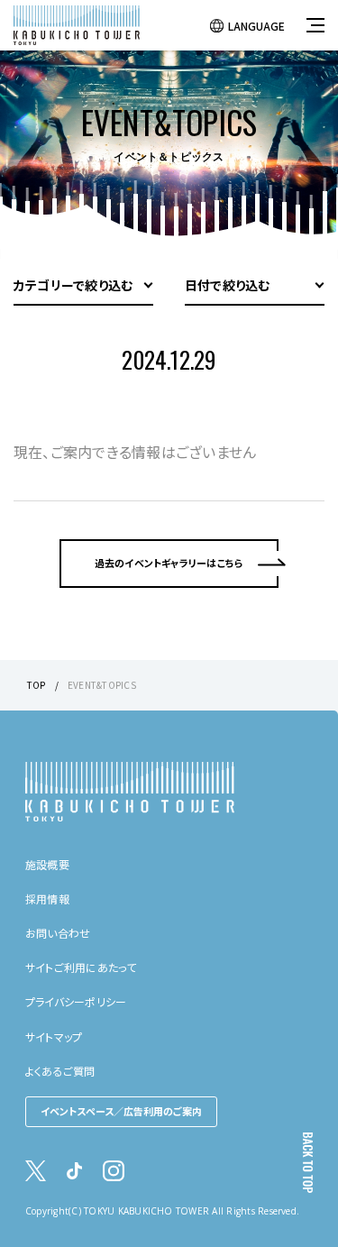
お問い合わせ (57, 932)
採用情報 (47, 898)
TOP (36, 685)
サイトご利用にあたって (81, 967)
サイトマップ (53, 1036)
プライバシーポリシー (75, 1001)
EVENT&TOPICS (102, 685)
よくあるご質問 (60, 1070)
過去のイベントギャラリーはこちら (169, 562)
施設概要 (47, 864)
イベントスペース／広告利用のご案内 (121, 1111)
